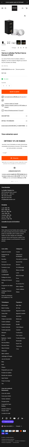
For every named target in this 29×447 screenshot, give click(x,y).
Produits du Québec (7, 372)
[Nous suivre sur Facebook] (3, 418)
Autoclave (18, 316)
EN (22, 8)
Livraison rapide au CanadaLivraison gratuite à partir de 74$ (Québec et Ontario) (15, 105)
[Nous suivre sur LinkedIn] (22, 418)
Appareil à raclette (20, 313)
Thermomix (19, 346)
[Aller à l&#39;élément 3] (13, 42)
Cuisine (18, 252)
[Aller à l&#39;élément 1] (4, 42)
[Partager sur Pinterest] (23, 47)
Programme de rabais (7, 285)
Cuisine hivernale (6, 327)
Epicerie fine (19, 262)
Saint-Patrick (5, 378)
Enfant (17, 281)
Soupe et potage (6, 381)
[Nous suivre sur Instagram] (6, 418)
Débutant (4, 332)
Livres (17, 273)
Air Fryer (18, 308)
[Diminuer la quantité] (3, 85)
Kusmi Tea (18, 343)
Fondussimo (19, 332)
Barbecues (18, 319)
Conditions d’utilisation (20, 440)
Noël (3, 364)
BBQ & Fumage (20, 275)
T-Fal (17, 349)
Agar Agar (18, 305)
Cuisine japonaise (6, 330)
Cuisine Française (6, 324)
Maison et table (20, 270)
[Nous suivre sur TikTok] (18, 418)
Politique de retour (6, 277)
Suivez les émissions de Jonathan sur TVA (7, 296)
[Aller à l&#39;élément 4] (18, 42)
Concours (4, 262)
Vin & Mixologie (20, 267)
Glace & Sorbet (5, 348)
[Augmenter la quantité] (9, 85)
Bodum (18, 321)
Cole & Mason (19, 327)
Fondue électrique (20, 338)
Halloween (4, 351)
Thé (2, 383)
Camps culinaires (6, 398)
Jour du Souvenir (6, 359)
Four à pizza (19, 335)
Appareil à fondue (20, 310)
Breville (18, 324)
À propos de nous (6, 264)
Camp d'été (4, 313)
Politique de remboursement (8, 439)
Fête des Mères (5, 342)
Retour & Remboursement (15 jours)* (14, 110)
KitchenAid (18, 341)
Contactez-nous (6, 267)
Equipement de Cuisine (5, 255)
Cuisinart (18, 330)
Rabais (17, 292)
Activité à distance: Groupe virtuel (6, 409)
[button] (5, 69)
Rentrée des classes (7, 375)
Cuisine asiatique (6, 321)
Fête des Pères (5, 345)
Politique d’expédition (6, 442)
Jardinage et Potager (7, 356)
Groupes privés (5, 401)
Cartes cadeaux (20, 289)
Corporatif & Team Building (6, 405)
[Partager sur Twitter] (21, 47)
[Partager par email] (26, 47)
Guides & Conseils (6, 252)
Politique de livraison (7, 280)
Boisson (18, 264)
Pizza (17, 278)
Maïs (3, 361)
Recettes (4, 259)
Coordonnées (16, 442)
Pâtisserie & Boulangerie (19, 255)
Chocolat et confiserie (21, 259)
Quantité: (4, 82)
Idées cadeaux (19, 286)
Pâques (3, 367)
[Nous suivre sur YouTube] (14, 418)
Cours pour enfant (6, 396)
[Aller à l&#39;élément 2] (8, 42)
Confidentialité (5, 274)
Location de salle (6, 413)
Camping (4, 316)
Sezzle (3, 288)
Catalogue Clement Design (6, 292)
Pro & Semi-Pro (20, 283)
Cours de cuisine (6, 393)
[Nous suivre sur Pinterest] (10, 418)
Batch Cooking (5, 308)
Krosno (3, 50)
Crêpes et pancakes (7, 319)
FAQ (3, 283)
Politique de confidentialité (7, 440)
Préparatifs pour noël (7, 370)
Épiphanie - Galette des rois (6, 339)
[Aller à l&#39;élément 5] (23, 42)
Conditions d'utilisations (5, 271)
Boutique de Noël (6, 310)
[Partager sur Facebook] (18, 47)
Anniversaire (5, 305)
